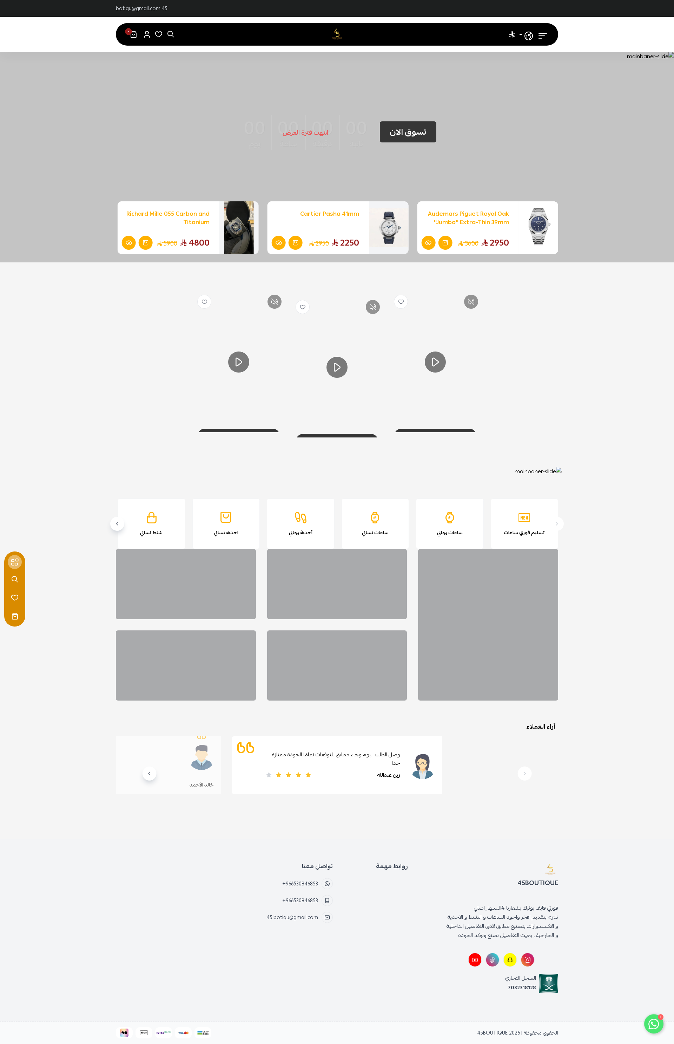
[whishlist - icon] (158, 34)
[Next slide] (117, 524)
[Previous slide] (557, 524)
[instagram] (527, 960)
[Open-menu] (542, 34)
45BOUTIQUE (492, 1032)
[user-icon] (147, 34)
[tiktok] (492, 960)
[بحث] (171, 34)
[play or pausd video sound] (471, 302)
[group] (338, 471)
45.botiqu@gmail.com (141, 8)
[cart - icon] (15, 616)
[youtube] (475, 960)
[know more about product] (428, 243)
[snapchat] (510, 960)
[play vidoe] (435, 362)
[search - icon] (15, 580)
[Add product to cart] (445, 243)
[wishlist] (401, 302)
